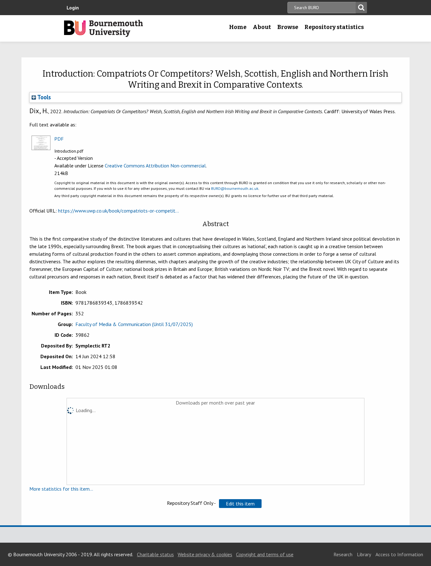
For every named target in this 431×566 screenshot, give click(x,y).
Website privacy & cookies (205, 554)
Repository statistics (334, 27)
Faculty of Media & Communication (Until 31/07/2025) (134, 324)
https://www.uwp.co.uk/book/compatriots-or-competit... (118, 210)
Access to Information (399, 554)
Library (364, 554)
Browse (287, 27)
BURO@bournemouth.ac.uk (234, 188)
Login (73, 7)
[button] (240, 503)
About (262, 27)
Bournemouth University (103, 28)
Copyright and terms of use (264, 554)
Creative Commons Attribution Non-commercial (155, 165)
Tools (43, 97)
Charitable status (155, 554)
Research (343, 554)
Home (237, 27)
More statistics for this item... (61, 489)
